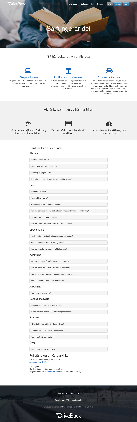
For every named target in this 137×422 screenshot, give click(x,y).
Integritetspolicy (76, 400)
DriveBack (38, 3)
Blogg (68, 393)
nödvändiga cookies (67, 407)
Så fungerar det (87, 4)
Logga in (126, 4)
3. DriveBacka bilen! (109, 77)
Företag (109, 4)
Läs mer (90, 407)
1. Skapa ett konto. (28, 77)
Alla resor (73, 4)
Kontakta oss (60, 400)
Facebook (48, 371)
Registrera (118, 4)
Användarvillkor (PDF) (37, 362)
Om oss (100, 4)
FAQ (67, 400)
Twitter (55, 371)
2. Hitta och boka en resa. (68, 77)
